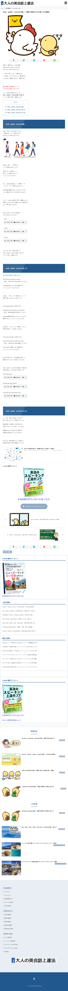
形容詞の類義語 (8, 925)
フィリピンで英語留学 (9, 941)
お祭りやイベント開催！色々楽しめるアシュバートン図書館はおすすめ (20, 642)
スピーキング (7, 895)
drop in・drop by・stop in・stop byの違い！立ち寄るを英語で (18, 606)
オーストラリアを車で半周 (10, 944)
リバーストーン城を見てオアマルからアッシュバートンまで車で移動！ (20, 658)
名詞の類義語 (7, 914)
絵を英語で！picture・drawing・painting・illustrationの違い (18, 615)
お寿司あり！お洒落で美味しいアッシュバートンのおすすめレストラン (20, 646)
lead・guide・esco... (17, 8)
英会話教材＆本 (8, 898)
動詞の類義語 (8, 8)
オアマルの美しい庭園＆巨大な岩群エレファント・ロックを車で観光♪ (20, 662)
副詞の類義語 (7, 921)
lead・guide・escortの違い (15, 106)
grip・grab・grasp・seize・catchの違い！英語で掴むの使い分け (19, 623)
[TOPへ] (34, 978)
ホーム (2, 8)
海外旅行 (6, 951)
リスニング (7, 891)
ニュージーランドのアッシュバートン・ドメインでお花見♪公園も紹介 (20, 654)
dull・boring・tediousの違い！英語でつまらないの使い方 (17, 619)
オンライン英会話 (8, 902)
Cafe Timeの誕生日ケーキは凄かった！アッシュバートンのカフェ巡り (20, 650)
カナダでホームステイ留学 (10, 948)
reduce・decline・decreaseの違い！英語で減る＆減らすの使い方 (19, 631)
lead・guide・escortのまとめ (16, 112)
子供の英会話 (7, 905)
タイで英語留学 (8, 937)
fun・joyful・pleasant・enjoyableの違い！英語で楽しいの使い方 (19, 611)
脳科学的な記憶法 (8, 928)
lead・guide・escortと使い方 (16, 109)
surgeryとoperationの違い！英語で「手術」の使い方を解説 (17, 627)
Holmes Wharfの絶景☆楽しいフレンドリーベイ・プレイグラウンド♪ (20, 667)
